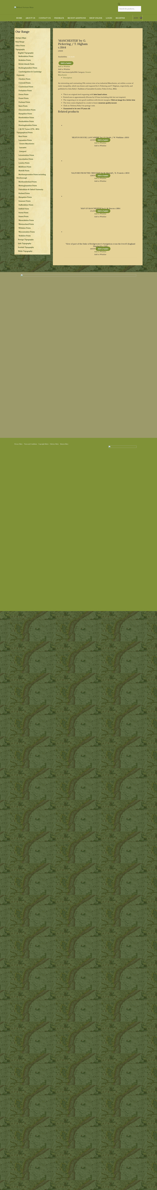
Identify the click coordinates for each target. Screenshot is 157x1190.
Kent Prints (23, 136)
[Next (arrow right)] (7, 1173)
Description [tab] (67, 78)
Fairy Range (19, 42)
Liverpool (22, 151)
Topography (20, 49)
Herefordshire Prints (26, 117)
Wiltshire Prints (25, 228)
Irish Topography (24, 243)
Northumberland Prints (28, 182)
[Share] (12, 1169)
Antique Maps (20, 38)
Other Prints (20, 46)
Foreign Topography (26, 240)
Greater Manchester (26, 144)
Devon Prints (23, 94)
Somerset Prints (25, 201)
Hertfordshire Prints (26, 121)
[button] (64, 66)
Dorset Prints (24, 98)
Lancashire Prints (25, 140)
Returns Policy (64, 1000)
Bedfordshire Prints (26, 56)
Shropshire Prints (25, 197)
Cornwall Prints (25, 83)
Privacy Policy (18, 1000)
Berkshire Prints (25, 60)
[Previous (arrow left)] (2, 1173)
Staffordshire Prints (26, 205)
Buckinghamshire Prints (28, 68)
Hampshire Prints (25, 114)
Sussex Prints (23, 216)
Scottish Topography (26, 247)
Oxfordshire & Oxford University (31, 189)
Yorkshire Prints (25, 236)
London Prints (24, 163)
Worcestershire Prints (27, 232)
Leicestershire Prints (26, 155)
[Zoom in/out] (2, 1169)
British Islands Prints (26, 64)
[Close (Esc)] (17, 1169)
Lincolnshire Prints (26, 159)
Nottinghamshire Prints (28, 186)
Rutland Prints (24, 193)
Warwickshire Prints (26, 220)
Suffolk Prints (24, 209)
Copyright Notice (43, 1000)
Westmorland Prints (26, 224)
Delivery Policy (54, 1000)
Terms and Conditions (30, 1000)
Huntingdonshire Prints (28, 125)
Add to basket (66, 63)
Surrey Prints (23, 213)
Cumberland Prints (26, 87)
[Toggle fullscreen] (7, 1169)
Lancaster (22, 147)
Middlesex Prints (25, 167)
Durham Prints (24, 102)
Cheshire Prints (24, 79)
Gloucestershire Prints (27, 110)
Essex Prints (23, 106)
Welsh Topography (25, 251)
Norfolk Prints (24, 171)
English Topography (25, 53)
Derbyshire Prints (25, 90)
